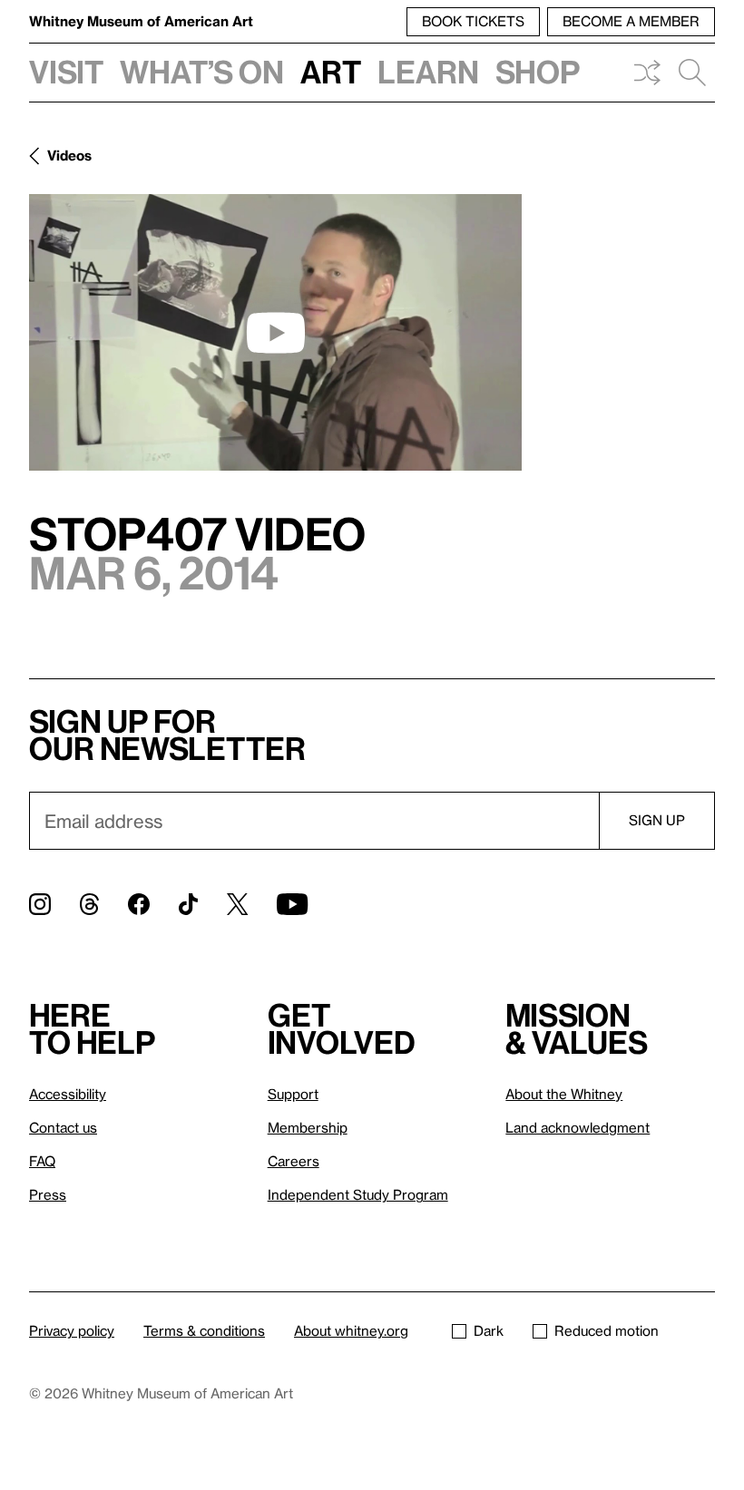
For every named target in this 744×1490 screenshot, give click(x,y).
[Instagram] (40, 904)
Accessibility (67, 1094)
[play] (276, 333)
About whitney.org (351, 1330)
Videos (69, 155)
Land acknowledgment (577, 1127)
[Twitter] (237, 904)
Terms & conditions (204, 1330)
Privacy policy (71, 1330)
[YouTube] (292, 904)
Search (692, 73)
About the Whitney (563, 1094)
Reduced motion (606, 1330)
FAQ (42, 1161)
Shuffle (647, 73)
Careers (293, 1161)
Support (293, 1094)
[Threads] (89, 904)
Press (47, 1194)
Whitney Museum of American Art (141, 21)
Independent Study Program (358, 1194)
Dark (489, 1330)
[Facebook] (138, 904)
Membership (308, 1127)
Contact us (63, 1127)
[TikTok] (188, 904)
